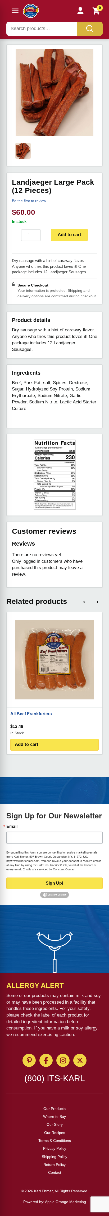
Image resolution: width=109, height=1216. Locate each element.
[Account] (80, 10)
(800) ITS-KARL (54, 1078)
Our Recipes (54, 1133)
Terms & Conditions (54, 1140)
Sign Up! (54, 883)
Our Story (55, 1124)
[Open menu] (15, 10)
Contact (54, 1172)
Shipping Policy (54, 1157)
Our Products (54, 1109)
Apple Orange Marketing (65, 1202)
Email (11, 826)
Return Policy (54, 1164)
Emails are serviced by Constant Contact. (49, 869)
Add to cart (69, 234)
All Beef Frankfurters (31, 714)
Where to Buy (54, 1116)
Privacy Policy (54, 1148)
